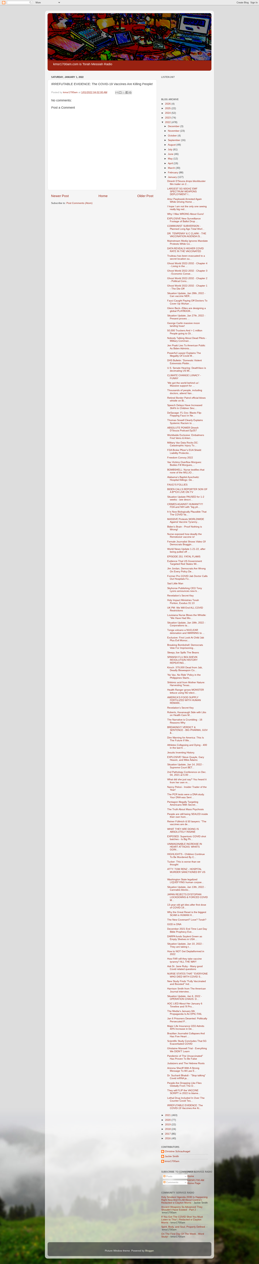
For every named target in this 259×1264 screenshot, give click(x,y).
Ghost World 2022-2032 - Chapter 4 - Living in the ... (187, 265)
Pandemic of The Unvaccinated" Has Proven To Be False (185, 1057)
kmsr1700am (172, 1161)
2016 (168, 1138)
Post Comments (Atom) (79, 203)
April (171, 163)
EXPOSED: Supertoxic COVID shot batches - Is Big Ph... (186, 838)
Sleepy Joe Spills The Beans (183, 652)
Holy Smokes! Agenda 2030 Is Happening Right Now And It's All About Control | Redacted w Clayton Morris (184, 1200)
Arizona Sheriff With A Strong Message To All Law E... (183, 1069)
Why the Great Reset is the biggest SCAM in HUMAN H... (186, 913)
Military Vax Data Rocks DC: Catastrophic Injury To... (182, 444)
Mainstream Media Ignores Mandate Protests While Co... (187, 242)
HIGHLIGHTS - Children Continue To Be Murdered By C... (186, 855)
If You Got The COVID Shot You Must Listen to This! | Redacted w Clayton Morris (182, 1219)
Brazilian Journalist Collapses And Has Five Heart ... (186, 1035)
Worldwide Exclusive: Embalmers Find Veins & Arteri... (185, 436)
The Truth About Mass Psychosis (185, 809)
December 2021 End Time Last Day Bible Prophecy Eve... (187, 930)
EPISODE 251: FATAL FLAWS (183, 556)
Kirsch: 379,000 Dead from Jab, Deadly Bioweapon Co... (185, 669)
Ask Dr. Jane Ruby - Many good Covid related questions (185, 967)
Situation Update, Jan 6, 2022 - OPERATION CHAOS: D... (184, 997)
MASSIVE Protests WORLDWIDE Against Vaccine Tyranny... (185, 520)
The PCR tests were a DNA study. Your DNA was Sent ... (186, 796)
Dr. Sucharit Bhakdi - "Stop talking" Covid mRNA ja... (186, 1077)
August (172, 144)
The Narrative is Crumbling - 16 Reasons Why (184, 721)
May (170, 158)
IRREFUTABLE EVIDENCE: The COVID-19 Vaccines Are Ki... (185, 1106)
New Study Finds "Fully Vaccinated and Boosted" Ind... (186, 982)
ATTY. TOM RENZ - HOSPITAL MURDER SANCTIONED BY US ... (186, 872)
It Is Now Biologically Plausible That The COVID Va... (186, 513)
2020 (168, 1120)
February (173, 172)
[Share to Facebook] (127, 92)
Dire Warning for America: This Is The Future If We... (185, 739)
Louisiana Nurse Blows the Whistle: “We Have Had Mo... (186, 616)
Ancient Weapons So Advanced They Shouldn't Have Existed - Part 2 (181, 1208)
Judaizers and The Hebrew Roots (186, 1063)
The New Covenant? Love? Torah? (186, 919)
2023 (168, 117)
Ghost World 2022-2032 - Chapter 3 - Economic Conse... (187, 272)
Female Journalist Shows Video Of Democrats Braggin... (186, 543)
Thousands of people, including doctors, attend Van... (184, 391)
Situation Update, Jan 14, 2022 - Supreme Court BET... (185, 766)
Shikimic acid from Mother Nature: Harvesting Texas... (186, 684)
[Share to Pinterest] (130, 92)
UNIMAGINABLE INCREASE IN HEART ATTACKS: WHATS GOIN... (184, 847)
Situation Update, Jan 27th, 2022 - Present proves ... (186, 317)
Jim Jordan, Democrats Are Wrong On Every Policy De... (186, 570)
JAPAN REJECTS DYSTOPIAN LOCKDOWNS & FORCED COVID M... (187, 897)
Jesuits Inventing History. (181, 752)
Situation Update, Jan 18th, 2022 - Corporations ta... (186, 624)
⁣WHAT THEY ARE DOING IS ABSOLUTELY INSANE (183, 830)
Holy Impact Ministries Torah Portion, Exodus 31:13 (183, 601)
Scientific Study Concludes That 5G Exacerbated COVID (186, 1042)
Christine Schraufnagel (177, 1151)
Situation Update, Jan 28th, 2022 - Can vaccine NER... (186, 294)
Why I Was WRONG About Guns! (185, 214)
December (174, 126)
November (174, 131)
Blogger (149, 1250)
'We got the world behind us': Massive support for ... (183, 384)
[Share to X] (123, 92)
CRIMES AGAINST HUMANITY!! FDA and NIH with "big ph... (185, 505)
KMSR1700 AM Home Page (195, 1181)
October (173, 135)
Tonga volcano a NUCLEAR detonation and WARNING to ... (186, 631)
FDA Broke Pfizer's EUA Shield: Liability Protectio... (184, 451)
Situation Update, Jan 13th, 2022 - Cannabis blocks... (186, 888)
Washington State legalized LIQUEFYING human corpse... (185, 881)
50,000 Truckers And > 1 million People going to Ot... (184, 332)
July (170, 149)
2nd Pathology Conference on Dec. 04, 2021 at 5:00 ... (186, 773)
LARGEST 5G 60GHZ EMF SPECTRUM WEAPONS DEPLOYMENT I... (182, 191)
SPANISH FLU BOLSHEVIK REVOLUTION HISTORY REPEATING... (182, 660)
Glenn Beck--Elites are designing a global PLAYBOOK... (186, 309)
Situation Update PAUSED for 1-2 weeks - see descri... (185, 498)
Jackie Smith (172, 1156)
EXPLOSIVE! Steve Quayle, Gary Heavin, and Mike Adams (185, 758)
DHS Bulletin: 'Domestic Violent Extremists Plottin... (184, 362)
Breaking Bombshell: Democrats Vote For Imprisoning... (185, 646)
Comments (171, 1182)
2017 (168, 1134)
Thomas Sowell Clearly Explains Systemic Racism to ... (185, 421)
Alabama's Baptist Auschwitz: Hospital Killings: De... (183, 478)
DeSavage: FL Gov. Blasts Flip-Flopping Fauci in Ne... (184, 414)
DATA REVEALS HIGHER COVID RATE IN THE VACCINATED (185, 250)
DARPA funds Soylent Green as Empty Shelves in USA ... (184, 938)
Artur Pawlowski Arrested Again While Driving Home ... (184, 200)
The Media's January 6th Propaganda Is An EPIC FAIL (184, 1012)
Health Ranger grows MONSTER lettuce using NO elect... (185, 691)
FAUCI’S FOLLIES (177, 484)
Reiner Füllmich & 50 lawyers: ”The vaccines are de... (186, 823)
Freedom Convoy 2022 (180, 457)
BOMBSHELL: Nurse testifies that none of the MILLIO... (185, 471)
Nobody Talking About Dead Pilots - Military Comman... (186, 339)
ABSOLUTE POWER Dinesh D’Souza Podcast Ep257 (183, 429)
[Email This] (117, 92)
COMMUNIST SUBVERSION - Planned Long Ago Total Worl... (185, 227)
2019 (168, 1124)
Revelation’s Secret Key (180, 595)
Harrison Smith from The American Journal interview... (186, 990)
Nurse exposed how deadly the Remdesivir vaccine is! (184, 535)
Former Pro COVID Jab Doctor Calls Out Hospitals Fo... (187, 577)
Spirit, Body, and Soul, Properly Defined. (183, 1227)
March (172, 168)
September (174, 140)
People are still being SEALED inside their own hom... (187, 815)
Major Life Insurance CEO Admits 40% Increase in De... (185, 1027)
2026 (168, 103)
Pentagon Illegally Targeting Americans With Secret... (182, 803)
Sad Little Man (175, 583)
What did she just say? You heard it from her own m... (186, 781)
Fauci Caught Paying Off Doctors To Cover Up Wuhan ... (187, 302)
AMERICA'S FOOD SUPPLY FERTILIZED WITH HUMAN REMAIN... (184, 700)
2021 (168, 1115)
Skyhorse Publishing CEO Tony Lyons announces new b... (184, 589)
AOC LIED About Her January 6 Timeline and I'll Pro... (184, 1005)
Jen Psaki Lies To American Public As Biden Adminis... (186, 347)
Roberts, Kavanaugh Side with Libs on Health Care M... (186, 713)
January (173, 177)
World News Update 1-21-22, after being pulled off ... (186, 550)
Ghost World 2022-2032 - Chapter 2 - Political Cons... (187, 279)
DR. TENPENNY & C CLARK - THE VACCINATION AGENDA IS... (186, 235)
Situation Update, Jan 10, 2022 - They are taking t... (185, 945)
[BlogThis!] (120, 92)
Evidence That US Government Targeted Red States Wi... (184, 562)
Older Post (145, 196)
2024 (168, 113)
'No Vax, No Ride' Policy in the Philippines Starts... (184, 676)
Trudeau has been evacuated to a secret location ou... (186, 257)
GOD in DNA (174, 924)
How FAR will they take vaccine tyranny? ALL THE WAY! (184, 960)
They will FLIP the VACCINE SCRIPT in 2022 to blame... (183, 1092)
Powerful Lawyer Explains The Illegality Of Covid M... (184, 354)
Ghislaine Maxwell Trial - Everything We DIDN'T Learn (187, 1050)
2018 (168, 1129)
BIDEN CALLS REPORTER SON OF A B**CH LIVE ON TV (187, 490)
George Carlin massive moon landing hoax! (183, 324)
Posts (168, 1176)
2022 (168, 122)
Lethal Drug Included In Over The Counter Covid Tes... (186, 1099)
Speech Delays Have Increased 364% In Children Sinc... (184, 406)
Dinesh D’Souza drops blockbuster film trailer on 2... (186, 182)
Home (103, 196)
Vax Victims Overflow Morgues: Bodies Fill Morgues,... (184, 463)
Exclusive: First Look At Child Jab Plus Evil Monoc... (185, 639)
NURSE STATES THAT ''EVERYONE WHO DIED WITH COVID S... (187, 975)
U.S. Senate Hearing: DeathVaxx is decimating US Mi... (186, 369)
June (171, 154)
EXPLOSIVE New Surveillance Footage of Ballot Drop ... (184, 220)
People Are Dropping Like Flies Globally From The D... (184, 1084)
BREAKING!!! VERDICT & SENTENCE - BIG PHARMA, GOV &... (187, 730)
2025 (168, 108)
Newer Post (60, 196)
